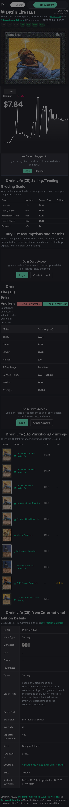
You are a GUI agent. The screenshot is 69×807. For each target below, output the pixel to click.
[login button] (62, 5)
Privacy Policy (52, 796)
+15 (48, 24)
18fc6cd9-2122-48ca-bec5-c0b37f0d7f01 (43, 764)
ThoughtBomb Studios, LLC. (31, 796)
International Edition (12, 20)
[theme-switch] (29, 4)
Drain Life (55, 16)
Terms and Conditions (11, 800)
